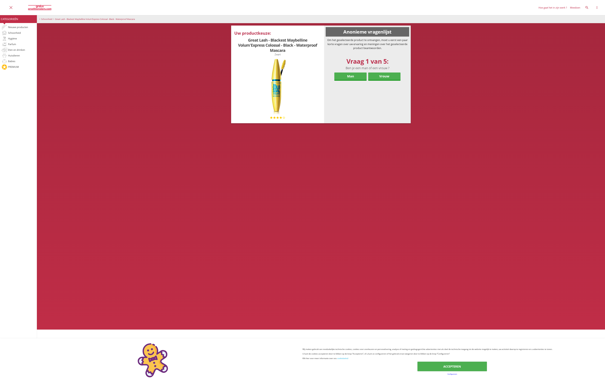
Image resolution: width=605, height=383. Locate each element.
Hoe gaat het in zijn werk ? (553, 7)
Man (350, 76)
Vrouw (384, 76)
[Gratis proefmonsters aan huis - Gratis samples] (40, 7)
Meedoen (575, 7)
